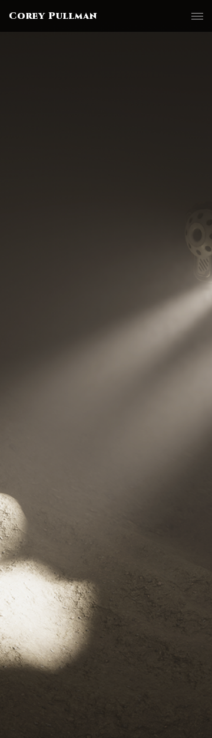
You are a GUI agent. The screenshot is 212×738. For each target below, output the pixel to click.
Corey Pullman (53, 15)
